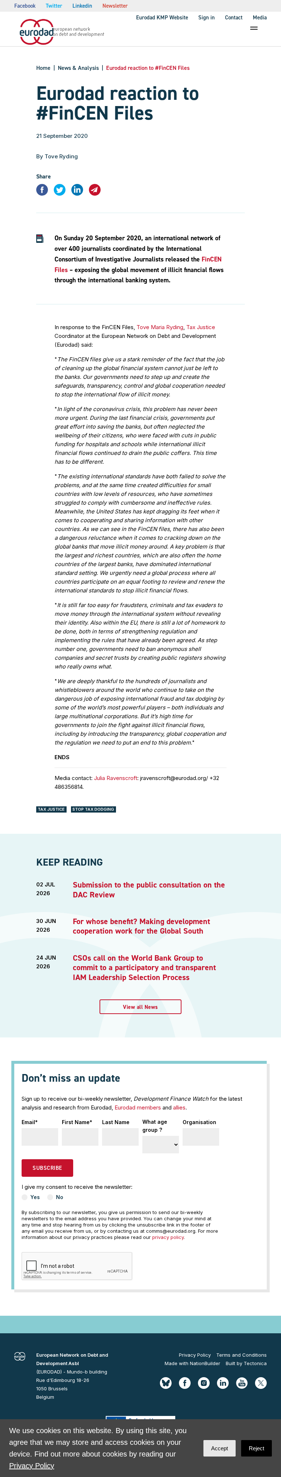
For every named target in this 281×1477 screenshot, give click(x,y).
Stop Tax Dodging (93, 809)
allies (179, 1107)
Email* (30, 1122)
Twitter (54, 6)
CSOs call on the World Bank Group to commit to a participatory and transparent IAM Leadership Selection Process (144, 968)
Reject (256, 1448)
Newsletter (115, 6)
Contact (234, 17)
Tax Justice (200, 327)
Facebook (24, 6)
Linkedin (82, 6)
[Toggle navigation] (254, 28)
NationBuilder (205, 1363)
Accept (219, 1448)
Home (43, 68)
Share (43, 176)
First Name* (77, 1122)
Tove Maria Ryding (159, 327)
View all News (140, 1007)
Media (260, 17)
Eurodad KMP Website (162, 17)
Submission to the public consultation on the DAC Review (149, 889)
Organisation (199, 1122)
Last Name (116, 1122)
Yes (35, 1197)
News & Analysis (78, 68)
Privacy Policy (195, 1355)
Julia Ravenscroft (115, 778)
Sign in (206, 17)
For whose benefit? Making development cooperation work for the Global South (141, 926)
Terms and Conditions (241, 1355)
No (59, 1197)
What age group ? (154, 1126)
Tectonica (255, 1363)
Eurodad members (138, 1107)
